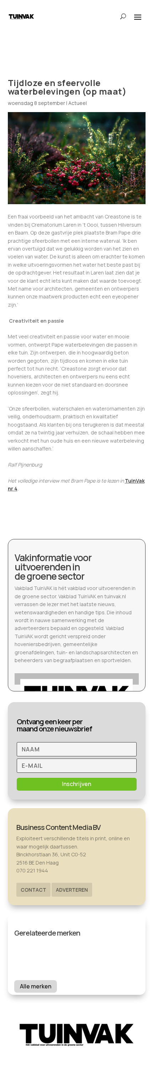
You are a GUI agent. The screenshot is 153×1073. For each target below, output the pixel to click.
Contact (33, 889)
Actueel (77, 103)
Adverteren (72, 889)
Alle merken (35, 986)
